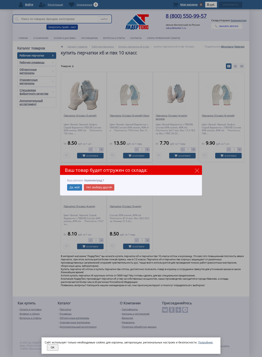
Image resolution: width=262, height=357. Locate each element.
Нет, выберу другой (99, 187)
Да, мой (75, 187)
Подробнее (205, 342)
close (196, 170)
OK (52, 347)
